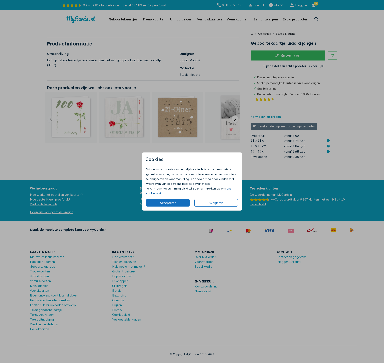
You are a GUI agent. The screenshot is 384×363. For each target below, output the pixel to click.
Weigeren (216, 203)
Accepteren (168, 203)
